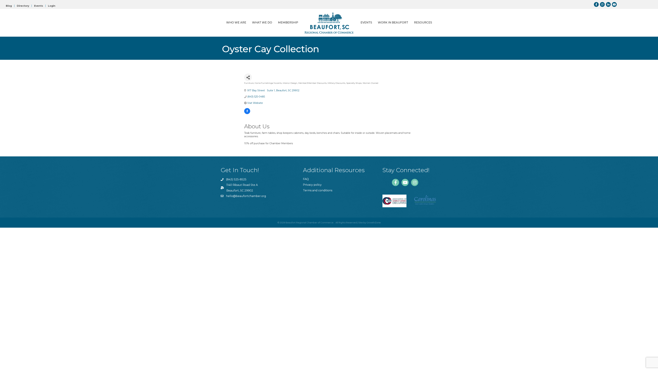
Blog (9, 6)
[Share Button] (248, 77)
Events (38, 6)
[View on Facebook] (247, 113)
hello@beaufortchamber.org (246, 196)
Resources (423, 22)
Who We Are (236, 22)
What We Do (262, 22)
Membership (288, 22)
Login (51, 6)
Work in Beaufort (393, 22)
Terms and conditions (317, 190)
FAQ (306, 179)
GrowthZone (374, 222)
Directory (23, 6)
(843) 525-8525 (236, 179)
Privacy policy (312, 184)
